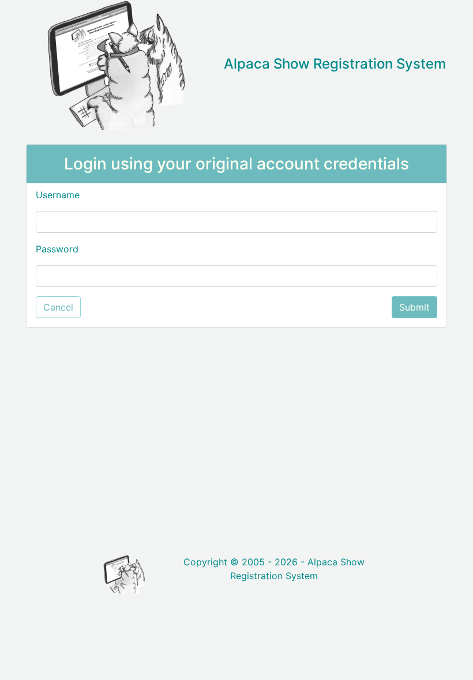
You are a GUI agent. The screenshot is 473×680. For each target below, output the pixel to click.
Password (57, 249)
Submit (414, 307)
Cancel (58, 307)
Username (58, 195)
